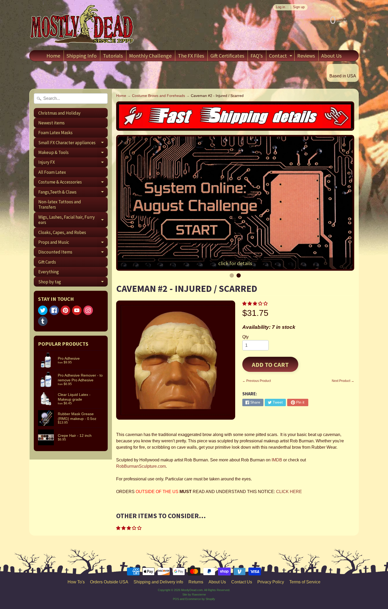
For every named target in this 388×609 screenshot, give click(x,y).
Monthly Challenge (150, 55)
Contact (281, 56)
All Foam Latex (52, 172)
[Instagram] (88, 310)
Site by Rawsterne (194, 594)
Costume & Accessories (73, 183)
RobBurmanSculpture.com (141, 466)
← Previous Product (256, 381)
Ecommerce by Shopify (200, 599)
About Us (331, 55)
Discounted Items (73, 253)
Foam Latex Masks (55, 132)
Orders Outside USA (109, 582)
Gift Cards (47, 262)
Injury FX (73, 163)
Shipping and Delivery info (158, 582)
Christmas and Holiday (59, 113)
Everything (48, 272)
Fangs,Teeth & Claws (73, 193)
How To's (76, 582)
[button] (255, 303)
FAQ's (256, 55)
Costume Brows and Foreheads (158, 96)
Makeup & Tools (73, 153)
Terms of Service (304, 582)
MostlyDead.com (192, 590)
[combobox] (71, 98)
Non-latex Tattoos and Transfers (59, 204)
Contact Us (241, 582)
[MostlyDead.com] (82, 25)
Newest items (51, 123)
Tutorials (113, 55)
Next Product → (343, 381)
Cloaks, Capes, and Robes (62, 232)
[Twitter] (43, 310)
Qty (245, 337)
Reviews (306, 55)
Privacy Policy (270, 582)
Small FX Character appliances (73, 143)
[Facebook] (54, 310)
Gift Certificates (227, 55)
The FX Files (191, 55)
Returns (195, 582)
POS (176, 599)
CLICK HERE (289, 491)
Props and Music (73, 243)
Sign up (299, 7)
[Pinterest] (65, 310)
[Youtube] (77, 310)
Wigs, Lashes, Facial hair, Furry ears (73, 220)
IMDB (276, 460)
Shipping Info (82, 55)
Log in (280, 7)
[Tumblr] (43, 321)
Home (53, 55)
